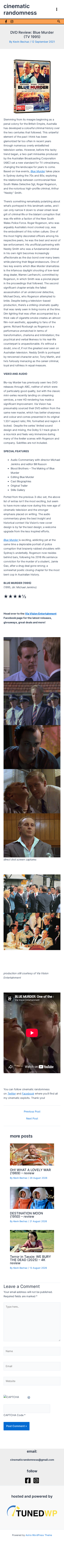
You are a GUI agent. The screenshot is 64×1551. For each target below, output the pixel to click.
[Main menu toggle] (56, 9)
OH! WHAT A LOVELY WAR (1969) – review (30, 1171)
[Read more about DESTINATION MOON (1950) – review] (32, 1197)
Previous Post (32, 1111)
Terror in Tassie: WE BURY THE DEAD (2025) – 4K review (30, 1260)
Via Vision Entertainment (41, 613)
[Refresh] (29, 1397)
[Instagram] (11, 21)
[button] (58, 21)
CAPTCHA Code (13, 1415)
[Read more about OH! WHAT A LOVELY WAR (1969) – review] (32, 1154)
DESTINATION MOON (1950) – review (26, 1214)
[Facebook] (6, 21)
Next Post (32, 1118)
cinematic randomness (20, 9)
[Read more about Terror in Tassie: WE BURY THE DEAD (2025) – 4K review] (32, 1241)
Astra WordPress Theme (39, 1535)
